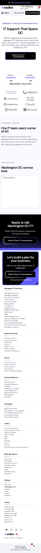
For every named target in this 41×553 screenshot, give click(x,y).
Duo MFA (7, 397)
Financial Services (10, 463)
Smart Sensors (9, 367)
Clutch (10, 75)
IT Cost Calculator (11, 428)
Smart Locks (8, 347)
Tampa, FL (8, 518)
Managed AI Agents (11, 295)
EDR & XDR (8, 312)
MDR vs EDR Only (10, 409)
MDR (6, 314)
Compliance (8, 306)
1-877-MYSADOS (27, 7)
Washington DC (10, 487)
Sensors (7, 345)
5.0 (11, 81)
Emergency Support (11, 327)
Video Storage (9, 349)
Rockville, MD (9, 509)
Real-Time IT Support (12, 297)
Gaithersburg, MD (10, 513)
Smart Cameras (10, 365)
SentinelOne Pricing (11, 417)
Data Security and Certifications (16, 447)
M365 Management (11, 316)
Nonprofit (7, 474)
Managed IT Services (11, 293)
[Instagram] (11, 530)
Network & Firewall (11, 321)
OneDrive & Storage (11, 388)
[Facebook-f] (16, 530)
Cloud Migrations (10, 391)
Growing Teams (10, 465)
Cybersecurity (9, 299)
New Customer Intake (12, 430)
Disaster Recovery (11, 393)
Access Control (10, 338)
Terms (6, 538)
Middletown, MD (10, 515)
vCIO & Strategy (10, 302)
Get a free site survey (21, 2)
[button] (5, 13)
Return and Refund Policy (13, 371)
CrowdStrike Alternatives (13, 413)
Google (30, 75)
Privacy (12, 538)
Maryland (7, 485)
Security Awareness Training (14, 319)
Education (8, 459)
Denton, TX (8, 520)
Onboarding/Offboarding (13, 323)
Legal (6, 469)
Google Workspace (11, 384)
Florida (6, 493)
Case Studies (9, 434)
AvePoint (7, 386)
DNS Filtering (8, 395)
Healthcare (8, 467)
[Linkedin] (6, 530)
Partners (7, 441)
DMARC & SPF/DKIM (11, 310)
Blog (5, 437)
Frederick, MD (9, 507)
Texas (6, 491)
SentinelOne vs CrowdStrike (14, 411)
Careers (7, 445)
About (6, 443)
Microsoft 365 (9, 382)
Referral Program (10, 432)
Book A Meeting (32, 13)
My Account (19, 13)
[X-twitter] (21, 530)
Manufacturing (9, 472)
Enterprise (8, 461)
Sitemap (20, 538)
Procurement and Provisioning (15, 325)
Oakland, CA (8, 522)
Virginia (7, 489)
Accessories (8, 369)
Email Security (9, 308)
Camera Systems (10, 340)
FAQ (5, 439)
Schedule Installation (11, 351)
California (7, 495)
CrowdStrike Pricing (11, 415)
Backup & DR (9, 304)
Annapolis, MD (9, 511)
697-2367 (24, 9)
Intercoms (8, 342)
